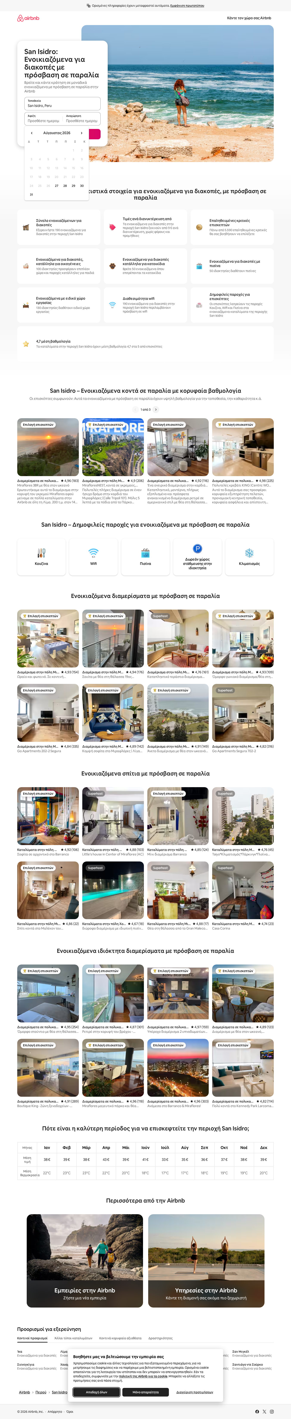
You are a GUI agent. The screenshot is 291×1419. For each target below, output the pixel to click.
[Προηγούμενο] (135, 409)
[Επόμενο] (155, 409)
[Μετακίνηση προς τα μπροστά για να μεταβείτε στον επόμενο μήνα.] (81, 133)
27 (56, 186)
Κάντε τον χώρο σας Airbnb (249, 18)
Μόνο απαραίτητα (145, 1392)
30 (82, 186)
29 (73, 186)
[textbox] (43, 120)
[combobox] (62, 105)
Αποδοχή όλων (96, 1392)
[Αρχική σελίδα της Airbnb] (28, 18)
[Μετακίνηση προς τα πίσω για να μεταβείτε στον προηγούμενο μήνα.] (32, 133)
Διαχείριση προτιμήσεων (194, 1392)
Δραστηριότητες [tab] (160, 1338)
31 (31, 195)
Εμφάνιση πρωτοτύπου (187, 6)
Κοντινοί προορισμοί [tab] (32, 1338)
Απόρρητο (55, 1412)
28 (65, 186)
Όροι (69, 1412)
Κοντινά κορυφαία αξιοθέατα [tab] (120, 1338)
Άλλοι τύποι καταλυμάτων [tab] (73, 1338)
